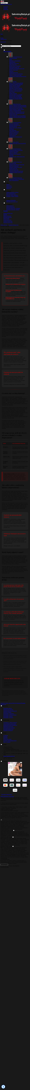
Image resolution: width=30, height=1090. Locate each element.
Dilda (10, 59)
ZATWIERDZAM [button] (5, 859)
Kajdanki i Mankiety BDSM (15, 84)
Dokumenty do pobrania (9, 727)
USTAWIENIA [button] (4, 864)
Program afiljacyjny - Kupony (13, 208)
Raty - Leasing (6, 742)
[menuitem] (16, 115)
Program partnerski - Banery (12, 209)
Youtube (5, 8)
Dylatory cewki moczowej (15, 91)
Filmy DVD (6, 218)
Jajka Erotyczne (13, 64)
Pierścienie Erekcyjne (14, 67)
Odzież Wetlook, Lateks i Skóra (16, 109)
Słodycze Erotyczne (13, 166)
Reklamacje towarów (8, 726)
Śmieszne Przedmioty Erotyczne (16, 164)
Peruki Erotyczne (13, 114)
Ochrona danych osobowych (10, 711)
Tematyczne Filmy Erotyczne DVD (17, 143)
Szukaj (2, 36)
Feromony (11, 129)
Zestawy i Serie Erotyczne (15, 75)
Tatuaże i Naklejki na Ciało (15, 167)
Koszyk (3, 41)
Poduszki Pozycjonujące (15, 154)
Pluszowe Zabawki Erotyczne (16, 171)
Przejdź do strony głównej (7, 703)
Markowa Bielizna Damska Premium (17, 106)
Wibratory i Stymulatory (14, 60)
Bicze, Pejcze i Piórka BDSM (16, 83)
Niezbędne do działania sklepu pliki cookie (12, 820)
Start (2, 34)
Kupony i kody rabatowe (12, 195)
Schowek (3, 39)
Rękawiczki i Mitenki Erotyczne (16, 113)
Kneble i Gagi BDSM (14, 87)
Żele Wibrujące (12, 130)
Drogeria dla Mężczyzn (14, 125)
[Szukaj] (1, 46)
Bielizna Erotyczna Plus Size (16, 108)
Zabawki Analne (13, 58)
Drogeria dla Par (13, 126)
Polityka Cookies (7, 712)
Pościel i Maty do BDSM (15, 96)
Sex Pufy (11, 155)
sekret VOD (9, 187)
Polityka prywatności (8, 709)
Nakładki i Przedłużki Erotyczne (16, 68)
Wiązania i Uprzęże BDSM (15, 88)
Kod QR (5, 738)
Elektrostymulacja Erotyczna (15, 150)
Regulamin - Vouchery (8, 713)
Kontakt (5, 736)
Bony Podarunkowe (14, 180)
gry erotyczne (10, 292)
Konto (2, 38)
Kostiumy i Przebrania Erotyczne (17, 112)
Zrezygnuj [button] (10, 809)
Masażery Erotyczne (14, 63)
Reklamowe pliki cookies (6, 846)
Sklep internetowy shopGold (7, 796)
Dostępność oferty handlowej (10, 725)
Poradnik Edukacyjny (8, 729)
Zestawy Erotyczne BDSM (15, 97)
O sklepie (5, 735)
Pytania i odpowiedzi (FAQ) (10, 740)
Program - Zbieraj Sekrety (12, 196)
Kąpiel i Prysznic (13, 134)
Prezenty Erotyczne (7, 222)
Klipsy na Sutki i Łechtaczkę (16, 89)
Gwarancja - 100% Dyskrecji (10, 722)
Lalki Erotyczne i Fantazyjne (16, 73)
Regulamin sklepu (7, 708)
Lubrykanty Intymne (14, 131)
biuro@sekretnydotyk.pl (6, 4)
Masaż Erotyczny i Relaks (15, 127)
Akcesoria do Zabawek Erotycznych (17, 76)
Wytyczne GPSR (7, 739)
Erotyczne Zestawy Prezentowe (16, 179)
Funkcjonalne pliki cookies (7, 830)
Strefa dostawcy (10, 205)
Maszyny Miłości (13, 152)
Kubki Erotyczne (13, 168)
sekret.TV (8, 188)
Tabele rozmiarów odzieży (12, 192)
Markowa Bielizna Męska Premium (17, 117)
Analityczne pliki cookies (6, 837)
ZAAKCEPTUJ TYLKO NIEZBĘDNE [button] (10, 866)
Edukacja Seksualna (11, 200)
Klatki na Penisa (13, 93)
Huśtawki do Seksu (13, 151)
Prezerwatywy (12, 135)
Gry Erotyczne (12, 163)
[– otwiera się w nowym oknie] (15, 769)
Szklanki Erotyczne (13, 169)
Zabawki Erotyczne (8, 213)
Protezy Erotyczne (13, 70)
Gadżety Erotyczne (7, 221)
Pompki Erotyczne (13, 72)
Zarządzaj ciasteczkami (6, 794)
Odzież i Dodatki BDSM (15, 110)
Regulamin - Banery (8, 716)
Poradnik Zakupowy (8, 730)
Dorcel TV (8, 185)
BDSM (5, 214)
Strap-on (11, 71)
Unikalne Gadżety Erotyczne (16, 172)
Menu (2, 35)
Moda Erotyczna (7, 216)
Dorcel (8, 184)
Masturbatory (12, 62)
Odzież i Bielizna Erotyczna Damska (17, 105)
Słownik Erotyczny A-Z (11, 201)
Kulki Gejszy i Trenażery (15, 66)
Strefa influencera (10, 207)
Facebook (5, 6)
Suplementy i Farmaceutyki (15, 136)
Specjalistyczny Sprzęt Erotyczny (17, 156)
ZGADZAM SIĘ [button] (5, 867)
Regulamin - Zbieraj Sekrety (10, 714)
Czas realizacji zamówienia (9, 723)
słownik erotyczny (22, 346)
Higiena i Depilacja (13, 132)
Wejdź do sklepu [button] (4, 809)
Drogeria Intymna (7, 217)
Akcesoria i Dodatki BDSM (15, 98)
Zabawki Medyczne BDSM (15, 94)
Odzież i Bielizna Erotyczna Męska (17, 115)
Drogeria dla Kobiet (13, 123)
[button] (1, 1)
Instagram (5, 9)
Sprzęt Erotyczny (7, 220)
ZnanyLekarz (6, 685)
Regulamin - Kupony (8, 717)
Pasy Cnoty (12, 92)
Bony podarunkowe (11, 193)
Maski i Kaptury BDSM (14, 85)
